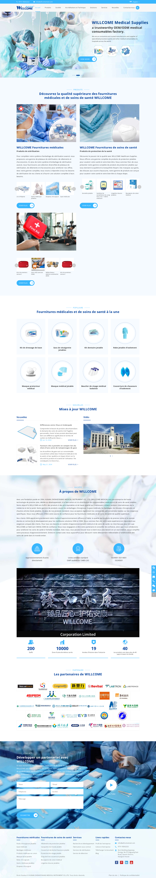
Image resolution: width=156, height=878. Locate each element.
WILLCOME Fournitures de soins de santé (108, 147)
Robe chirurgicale (23, 860)
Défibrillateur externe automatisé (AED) (52, 274)
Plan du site (113, 875)
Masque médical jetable (62, 386)
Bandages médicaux (24, 850)
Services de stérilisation (81, 850)
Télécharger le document (105, 850)
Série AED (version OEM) (37, 273)
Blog (97, 853)
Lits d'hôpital (21, 196)
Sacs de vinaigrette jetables (62, 349)
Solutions (93, 8)
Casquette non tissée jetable (51, 847)
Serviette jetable (87, 193)
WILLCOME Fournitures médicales (40, 147)
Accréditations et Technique (75, 8)
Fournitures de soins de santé (56, 837)
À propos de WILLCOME (78, 491)
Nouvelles (115, 8)
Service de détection (80, 853)
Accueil (37, 8)
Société (58, 8)
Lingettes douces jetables (116, 194)
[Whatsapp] (153, 572)
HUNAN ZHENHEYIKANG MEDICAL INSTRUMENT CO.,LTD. (49, 875)
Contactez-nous (129, 8)
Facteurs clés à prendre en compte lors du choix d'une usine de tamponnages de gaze (58, 447)
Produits (48, 8)
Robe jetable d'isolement (125, 348)
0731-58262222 (24, 2)
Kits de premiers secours (22, 273)
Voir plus (23, 205)
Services (104, 8)
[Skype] (153, 567)
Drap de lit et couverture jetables (53, 857)
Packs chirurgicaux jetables (26, 844)
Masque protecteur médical (31, 387)
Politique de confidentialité (129, 875)
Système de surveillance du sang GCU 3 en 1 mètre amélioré (103, 196)
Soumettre (25, 815)
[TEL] (153, 581)
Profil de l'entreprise (103, 844)
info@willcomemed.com (44, 2)
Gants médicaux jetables (36, 197)
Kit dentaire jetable (93, 348)
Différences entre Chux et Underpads (56, 425)
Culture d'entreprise (103, 847)
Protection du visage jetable (51, 853)
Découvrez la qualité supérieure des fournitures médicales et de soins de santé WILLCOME (78, 96)
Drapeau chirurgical (52, 196)
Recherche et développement (83, 844)
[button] (74, 75)
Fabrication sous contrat (82, 847)
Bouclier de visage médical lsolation (93, 387)
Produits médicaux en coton (27, 853)
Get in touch (96, 64)
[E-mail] (153, 576)
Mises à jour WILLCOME (78, 409)
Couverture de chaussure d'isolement (125, 387)
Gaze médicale (65, 196)
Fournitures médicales (28, 837)
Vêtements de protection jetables (53, 844)
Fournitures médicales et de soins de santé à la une (78, 312)
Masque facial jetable (24, 857)
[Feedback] (153, 590)
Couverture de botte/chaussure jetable (55, 850)
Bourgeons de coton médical (132, 194)
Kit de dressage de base (31, 348)
